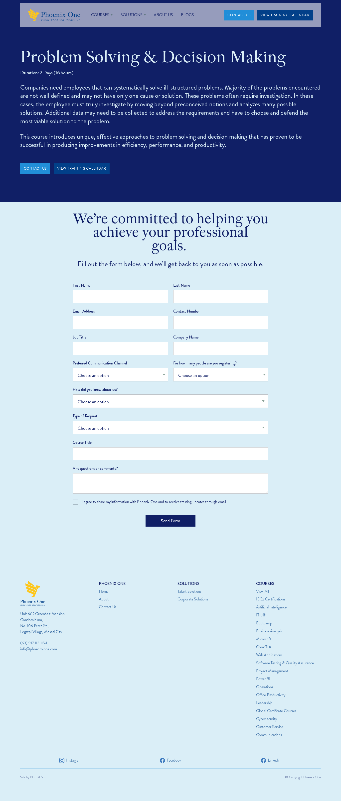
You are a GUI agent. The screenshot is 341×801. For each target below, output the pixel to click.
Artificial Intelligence (271, 607)
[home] (54, 15)
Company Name (185, 337)
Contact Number (186, 311)
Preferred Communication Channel (100, 363)
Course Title (82, 442)
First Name (81, 285)
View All (262, 591)
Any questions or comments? (95, 468)
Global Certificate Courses (276, 711)
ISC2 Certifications (270, 599)
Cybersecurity (266, 719)
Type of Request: (85, 416)
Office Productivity (270, 695)
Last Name (181, 285)
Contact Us (107, 607)
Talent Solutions (189, 591)
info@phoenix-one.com (38, 649)
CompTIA (263, 647)
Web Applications (269, 655)
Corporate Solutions (192, 599)
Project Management (272, 671)
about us (163, 15)
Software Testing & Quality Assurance (285, 663)
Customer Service (269, 727)
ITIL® (261, 615)
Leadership (264, 703)
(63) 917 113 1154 (33, 643)
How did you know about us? (95, 389)
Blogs (187, 15)
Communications (269, 735)
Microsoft (263, 639)
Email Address (84, 311)
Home (103, 591)
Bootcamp (264, 623)
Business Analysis (269, 631)
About (104, 599)
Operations (264, 687)
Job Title (79, 337)
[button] (102, 15)
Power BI (263, 679)
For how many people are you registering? (205, 363)
